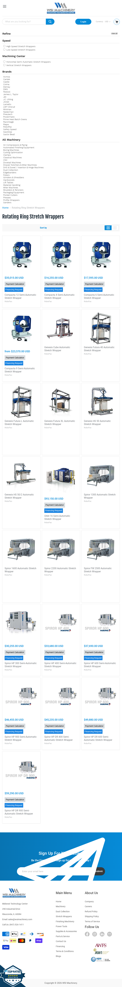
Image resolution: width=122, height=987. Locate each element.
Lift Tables (8, 182)
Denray (6, 87)
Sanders (7, 202)
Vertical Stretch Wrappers (18, 65)
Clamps (7, 155)
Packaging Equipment (13, 192)
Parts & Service (63, 936)
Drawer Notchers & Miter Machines (20, 165)
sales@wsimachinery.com (20, 919)
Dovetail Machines (12, 162)
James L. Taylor (10, 94)
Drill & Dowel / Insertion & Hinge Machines (23, 167)
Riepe (6, 124)
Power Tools (61, 926)
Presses (7, 197)
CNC (5, 160)
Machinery (60, 906)
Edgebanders (9, 172)
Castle (6, 82)
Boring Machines (11, 150)
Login (83, 21)
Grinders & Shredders (13, 177)
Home (5, 207)
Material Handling (11, 185)
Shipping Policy (92, 916)
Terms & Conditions (65, 951)
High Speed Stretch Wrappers (20, 46)
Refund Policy (91, 911)
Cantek (6, 79)
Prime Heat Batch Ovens (15, 119)
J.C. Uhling (8, 99)
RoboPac (7, 127)
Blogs (58, 956)
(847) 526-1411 (16, 924)
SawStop (7, 132)
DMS (5, 89)
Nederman (8, 112)
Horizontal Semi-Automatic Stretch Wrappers (28, 62)
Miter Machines (10, 187)
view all (114, 33)
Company (89, 901)
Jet (4, 97)
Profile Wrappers (11, 200)
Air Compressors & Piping (15, 145)
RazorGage (8, 122)
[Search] (50, 22)
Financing (60, 946)
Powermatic (9, 117)
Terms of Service (92, 921)
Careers (88, 906)
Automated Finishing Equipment (18, 147)
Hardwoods (8, 180)
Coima (6, 84)
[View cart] (116, 22)
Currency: (99, 22)
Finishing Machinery (65, 921)
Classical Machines (12, 157)
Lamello (7, 104)
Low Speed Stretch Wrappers (20, 50)
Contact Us (61, 941)
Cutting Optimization (13, 152)
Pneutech (7, 114)
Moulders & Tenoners (13, 190)
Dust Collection (10, 170)
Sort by (43, 228)
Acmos (6, 77)
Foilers (6, 175)
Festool (6, 92)
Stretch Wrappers (64, 916)
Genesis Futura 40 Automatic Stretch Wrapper (99, 349)
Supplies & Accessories (66, 931)
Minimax (7, 109)
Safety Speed (10, 129)
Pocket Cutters (10, 195)
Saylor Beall (9, 134)
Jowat (6, 102)
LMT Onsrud (9, 107)
